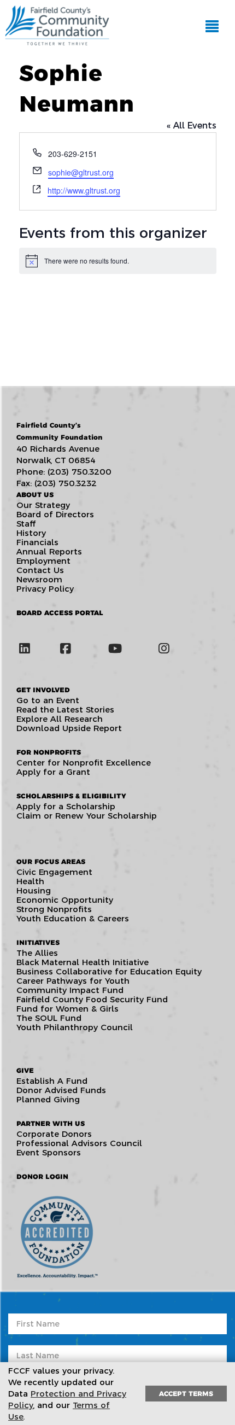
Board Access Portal (59, 613)
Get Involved (43, 690)
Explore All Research (59, 719)
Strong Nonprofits (54, 909)
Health (30, 881)
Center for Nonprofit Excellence (83, 762)
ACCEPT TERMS (186, 1393)
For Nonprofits (48, 752)
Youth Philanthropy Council (74, 1027)
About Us (35, 494)
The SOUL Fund (48, 1018)
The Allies (37, 953)
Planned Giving (48, 1099)
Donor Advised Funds (61, 1090)
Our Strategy (43, 505)
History (31, 533)
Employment (43, 561)
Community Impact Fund (70, 990)
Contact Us (40, 570)
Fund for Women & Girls (67, 1008)
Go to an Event (47, 700)
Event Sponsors (48, 1152)
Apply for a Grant (53, 772)
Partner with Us (50, 1123)
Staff (26, 523)
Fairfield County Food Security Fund (92, 999)
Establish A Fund (51, 1081)
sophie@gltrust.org (81, 172)
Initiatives (38, 942)
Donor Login (42, 1176)
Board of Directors (55, 514)
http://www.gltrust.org (84, 190)
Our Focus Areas (50, 861)
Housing (33, 890)
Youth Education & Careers (72, 918)
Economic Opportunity (64, 900)
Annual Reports (49, 551)
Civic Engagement (54, 872)
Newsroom (39, 579)
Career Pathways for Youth (73, 981)
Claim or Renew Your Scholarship (86, 815)
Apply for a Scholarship (65, 806)
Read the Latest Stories (65, 709)
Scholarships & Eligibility (71, 796)
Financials (37, 542)
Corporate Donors (54, 1134)
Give (25, 1070)
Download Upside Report (69, 728)
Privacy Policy (45, 588)
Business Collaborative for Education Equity (109, 971)
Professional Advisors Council (79, 1143)
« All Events (191, 125)
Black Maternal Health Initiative (82, 962)
